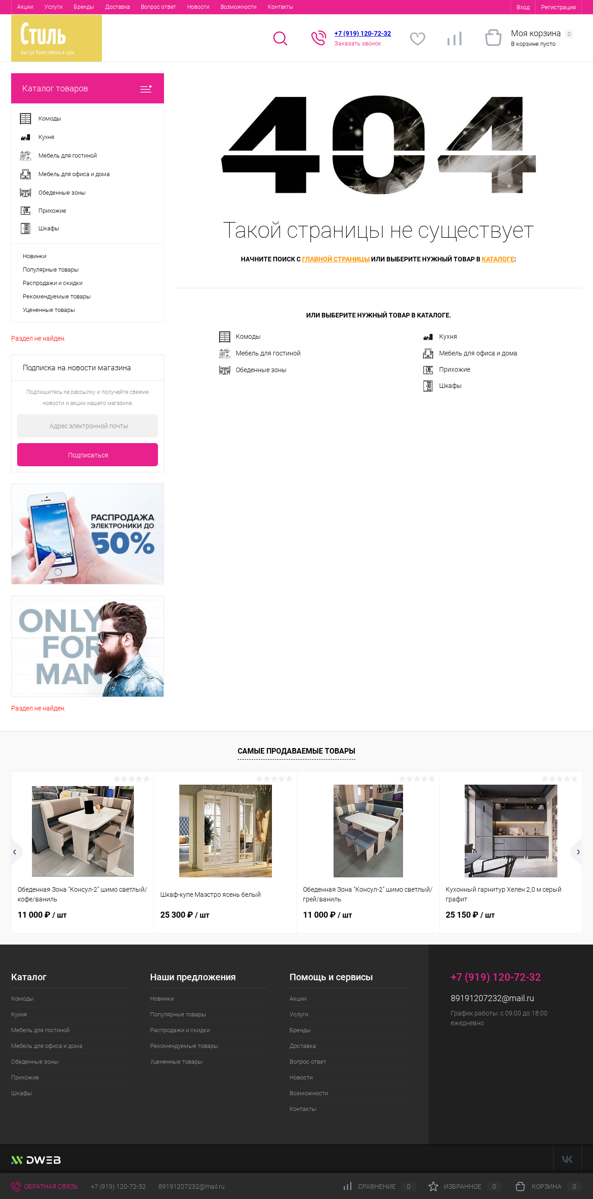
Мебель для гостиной (268, 353)
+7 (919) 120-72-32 (118, 1186)
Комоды (248, 336)
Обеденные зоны (261, 370)
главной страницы (336, 259)
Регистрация (558, 7)
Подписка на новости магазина (77, 367)
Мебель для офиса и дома (478, 353)
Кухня (448, 336)
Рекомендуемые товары (57, 296)
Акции (25, 7)
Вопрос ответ (158, 7)
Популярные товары (51, 269)
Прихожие (454, 369)
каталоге (498, 259)
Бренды (84, 7)
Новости (198, 7)
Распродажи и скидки (52, 282)
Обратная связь (50, 1186)
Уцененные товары (49, 309)
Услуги (53, 7)
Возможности (239, 7)
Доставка (117, 7)
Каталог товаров (55, 88)
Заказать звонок (357, 43)
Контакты (280, 7)
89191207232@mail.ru (492, 998)
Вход (523, 7)
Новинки (34, 256)
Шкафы (450, 385)
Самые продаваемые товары (296, 751)
